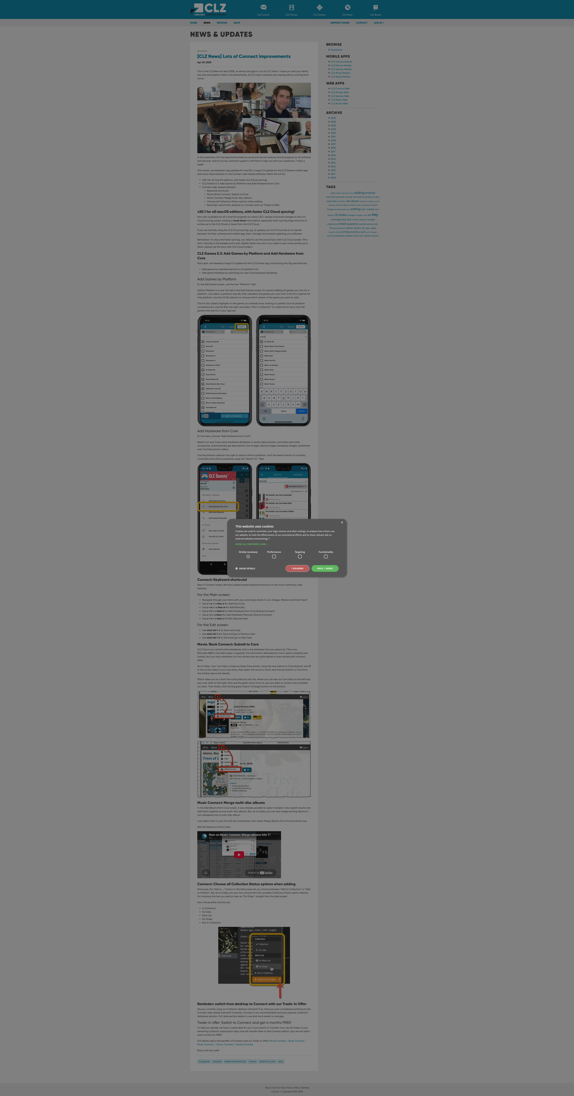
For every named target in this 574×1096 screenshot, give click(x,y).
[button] (287, 544)
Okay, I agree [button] (325, 568)
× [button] (342, 522)
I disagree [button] (297, 568)
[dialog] (287, 548)
